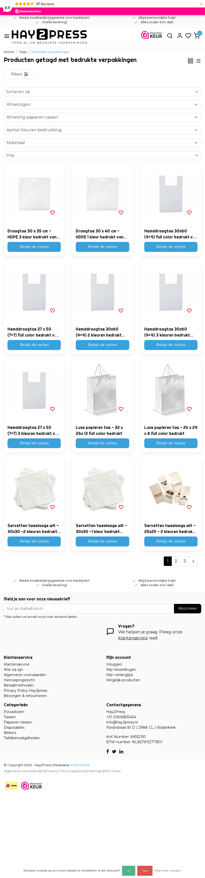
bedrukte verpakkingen (51, 52)
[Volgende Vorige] (193, 561)
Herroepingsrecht (19, 680)
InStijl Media (79, 765)
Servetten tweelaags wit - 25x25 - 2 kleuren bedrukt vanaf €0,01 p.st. (170, 528)
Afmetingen (18, 104)
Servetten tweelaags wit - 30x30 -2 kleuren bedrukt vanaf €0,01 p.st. (33, 528)
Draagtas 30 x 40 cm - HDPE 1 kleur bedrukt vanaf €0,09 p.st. (102, 234)
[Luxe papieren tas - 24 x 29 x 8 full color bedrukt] (171, 390)
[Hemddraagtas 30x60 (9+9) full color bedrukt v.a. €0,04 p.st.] (171, 194)
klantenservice (133, 638)
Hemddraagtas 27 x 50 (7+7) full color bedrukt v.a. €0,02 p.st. (33, 332)
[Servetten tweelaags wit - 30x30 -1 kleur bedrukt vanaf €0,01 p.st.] (102, 488)
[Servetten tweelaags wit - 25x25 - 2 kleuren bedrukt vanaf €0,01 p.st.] (171, 488)
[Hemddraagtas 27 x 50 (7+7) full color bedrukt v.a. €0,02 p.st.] (34, 292)
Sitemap (95, 771)
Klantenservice (17, 664)
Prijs (10, 155)
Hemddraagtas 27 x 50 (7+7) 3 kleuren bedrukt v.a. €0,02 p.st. (34, 430)
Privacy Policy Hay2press (25, 690)
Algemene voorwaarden (25, 675)
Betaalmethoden (19, 685)
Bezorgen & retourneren (25, 696)
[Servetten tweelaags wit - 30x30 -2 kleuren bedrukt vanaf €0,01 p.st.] (34, 488)
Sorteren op (18, 91)
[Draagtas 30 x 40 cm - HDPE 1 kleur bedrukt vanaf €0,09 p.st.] (102, 194)
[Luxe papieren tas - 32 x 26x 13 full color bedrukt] (102, 390)
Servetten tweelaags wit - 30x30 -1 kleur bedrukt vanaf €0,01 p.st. (101, 528)
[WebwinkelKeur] (31, 785)
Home (9, 52)
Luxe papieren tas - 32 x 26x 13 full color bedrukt (99, 430)
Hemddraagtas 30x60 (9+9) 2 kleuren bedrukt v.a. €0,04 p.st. (99, 332)
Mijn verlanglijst (119, 675)
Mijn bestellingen (121, 669)
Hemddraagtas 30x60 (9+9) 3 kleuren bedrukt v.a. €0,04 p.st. (167, 332)
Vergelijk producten (123, 680)
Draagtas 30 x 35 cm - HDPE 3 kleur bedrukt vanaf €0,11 (34, 234)
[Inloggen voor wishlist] (52, 212)
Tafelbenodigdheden (22, 738)
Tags (22, 52)
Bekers (10, 732)
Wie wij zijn (13, 669)
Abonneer (187, 608)
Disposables (14, 727)
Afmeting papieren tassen (32, 117)
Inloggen (114, 664)
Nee (145, 871)
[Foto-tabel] (190, 61)
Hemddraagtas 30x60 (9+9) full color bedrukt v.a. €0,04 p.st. (170, 234)
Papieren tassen (18, 722)
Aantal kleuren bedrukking (34, 130)
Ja (128, 871)
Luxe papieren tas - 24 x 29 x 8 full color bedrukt (171, 430)
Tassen (10, 717)
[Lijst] (198, 61)
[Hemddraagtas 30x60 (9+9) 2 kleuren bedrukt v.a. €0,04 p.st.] (102, 292)
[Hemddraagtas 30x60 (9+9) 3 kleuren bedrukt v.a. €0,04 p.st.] (171, 292)
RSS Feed (112, 771)
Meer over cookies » (168, 870)
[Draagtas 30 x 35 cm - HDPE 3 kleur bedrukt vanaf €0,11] (34, 194)
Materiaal (15, 142)
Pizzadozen (14, 711)
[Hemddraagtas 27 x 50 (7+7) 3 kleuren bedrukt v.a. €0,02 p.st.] (34, 390)
